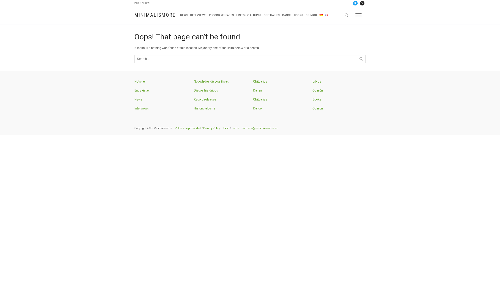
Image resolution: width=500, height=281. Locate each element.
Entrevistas (142, 90)
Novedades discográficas (211, 81)
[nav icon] (358, 15)
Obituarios (260, 81)
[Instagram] (362, 3)
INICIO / (138, 3)
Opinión (317, 90)
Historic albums (204, 108)
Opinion (317, 108)
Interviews (141, 108)
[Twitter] (355, 3)
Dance (257, 108)
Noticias (140, 81)
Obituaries (260, 99)
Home (235, 128)
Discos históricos (206, 90)
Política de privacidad (188, 128)
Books (316, 99)
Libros (316, 81)
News (138, 99)
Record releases (205, 99)
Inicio (226, 128)
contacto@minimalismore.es (260, 128)
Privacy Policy (211, 128)
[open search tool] (346, 15)
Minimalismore (155, 15)
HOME (146, 3)
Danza (257, 90)
